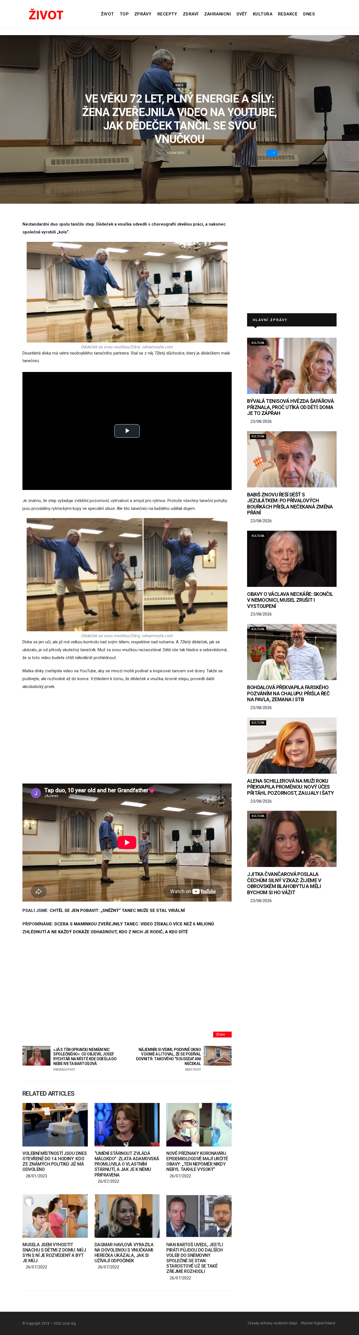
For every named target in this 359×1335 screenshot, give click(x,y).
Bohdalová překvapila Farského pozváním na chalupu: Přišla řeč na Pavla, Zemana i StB (288, 693)
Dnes (309, 14)
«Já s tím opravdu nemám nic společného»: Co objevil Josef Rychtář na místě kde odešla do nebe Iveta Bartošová (84, 1059)
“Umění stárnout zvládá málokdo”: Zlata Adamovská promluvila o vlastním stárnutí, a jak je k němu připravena (127, 1164)
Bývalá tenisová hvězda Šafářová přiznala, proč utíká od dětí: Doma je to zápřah (290, 407)
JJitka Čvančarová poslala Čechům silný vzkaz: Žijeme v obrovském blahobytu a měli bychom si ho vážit (284, 883)
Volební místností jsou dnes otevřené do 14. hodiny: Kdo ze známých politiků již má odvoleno (54, 1161)
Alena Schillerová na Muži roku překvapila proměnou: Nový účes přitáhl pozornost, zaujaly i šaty (290, 787)
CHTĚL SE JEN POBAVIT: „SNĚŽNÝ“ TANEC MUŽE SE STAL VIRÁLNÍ (117, 910)
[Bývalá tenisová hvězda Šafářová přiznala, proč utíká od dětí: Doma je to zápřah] (292, 366)
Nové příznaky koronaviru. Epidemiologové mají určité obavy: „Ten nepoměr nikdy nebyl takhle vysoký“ (197, 1161)
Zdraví (191, 14)
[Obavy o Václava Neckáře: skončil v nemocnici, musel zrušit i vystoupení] (292, 559)
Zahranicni (217, 14)
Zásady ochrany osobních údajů (272, 1323)
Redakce (288, 14)
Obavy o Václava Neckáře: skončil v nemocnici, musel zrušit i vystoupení (290, 600)
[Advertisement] (127, 737)
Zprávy (143, 14)
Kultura (262, 14)
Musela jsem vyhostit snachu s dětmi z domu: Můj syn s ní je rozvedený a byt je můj (54, 1253)
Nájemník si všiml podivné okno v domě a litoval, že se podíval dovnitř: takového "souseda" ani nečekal (168, 1059)
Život (107, 14)
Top (124, 14)
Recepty (167, 14)
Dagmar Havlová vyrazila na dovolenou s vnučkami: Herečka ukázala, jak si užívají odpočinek (124, 1253)
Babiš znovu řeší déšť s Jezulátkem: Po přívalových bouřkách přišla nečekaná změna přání (290, 504)
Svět (241, 14)
